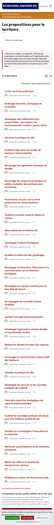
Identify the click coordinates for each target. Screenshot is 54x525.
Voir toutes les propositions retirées (16, 488)
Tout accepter (12, 518)
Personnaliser (43, 518)
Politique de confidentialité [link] (27, 522)
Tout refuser (27, 518)
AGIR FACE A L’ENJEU (11, 14)
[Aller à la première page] (20, 6)
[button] (46, 75)
